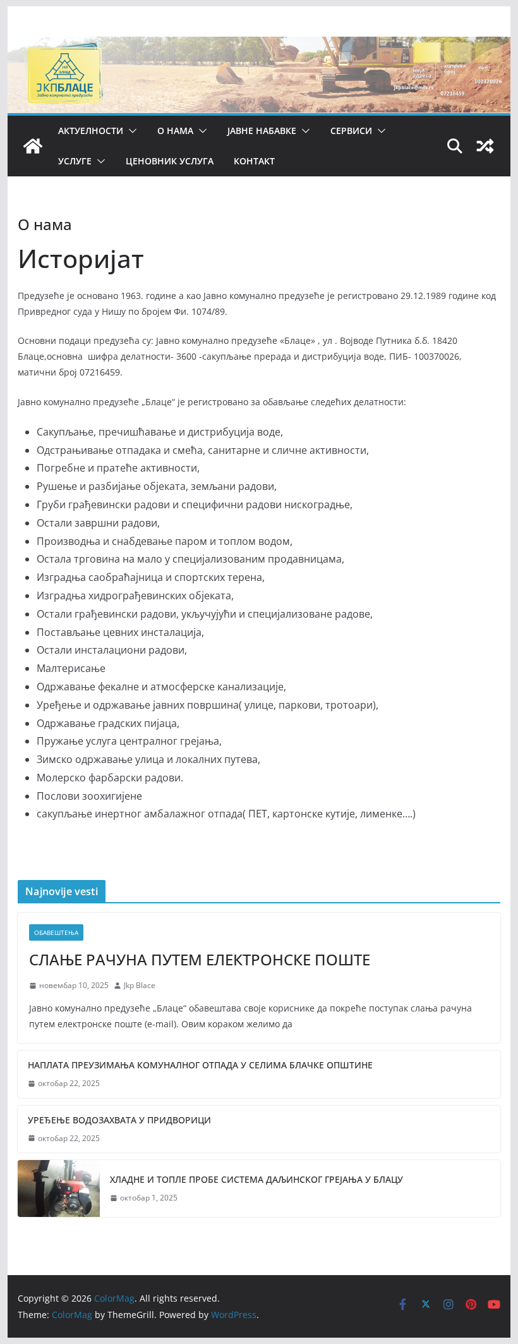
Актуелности (90, 131)
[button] (130, 131)
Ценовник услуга (170, 161)
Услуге (75, 161)
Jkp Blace (139, 985)
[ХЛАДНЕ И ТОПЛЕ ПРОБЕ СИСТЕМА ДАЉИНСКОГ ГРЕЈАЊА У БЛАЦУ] (59, 1188)
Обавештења (56, 932)
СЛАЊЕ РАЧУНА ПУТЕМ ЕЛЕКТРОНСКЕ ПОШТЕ (199, 959)
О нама (175, 131)
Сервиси (351, 131)
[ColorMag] (259, 45)
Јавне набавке (261, 131)
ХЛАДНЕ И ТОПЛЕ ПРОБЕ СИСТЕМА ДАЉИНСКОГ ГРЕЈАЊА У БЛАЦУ (256, 1179)
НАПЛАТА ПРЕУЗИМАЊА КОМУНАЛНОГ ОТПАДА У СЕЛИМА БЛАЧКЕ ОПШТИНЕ (200, 1065)
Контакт (254, 161)
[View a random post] (485, 146)
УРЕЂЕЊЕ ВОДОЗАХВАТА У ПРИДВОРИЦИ (119, 1120)
